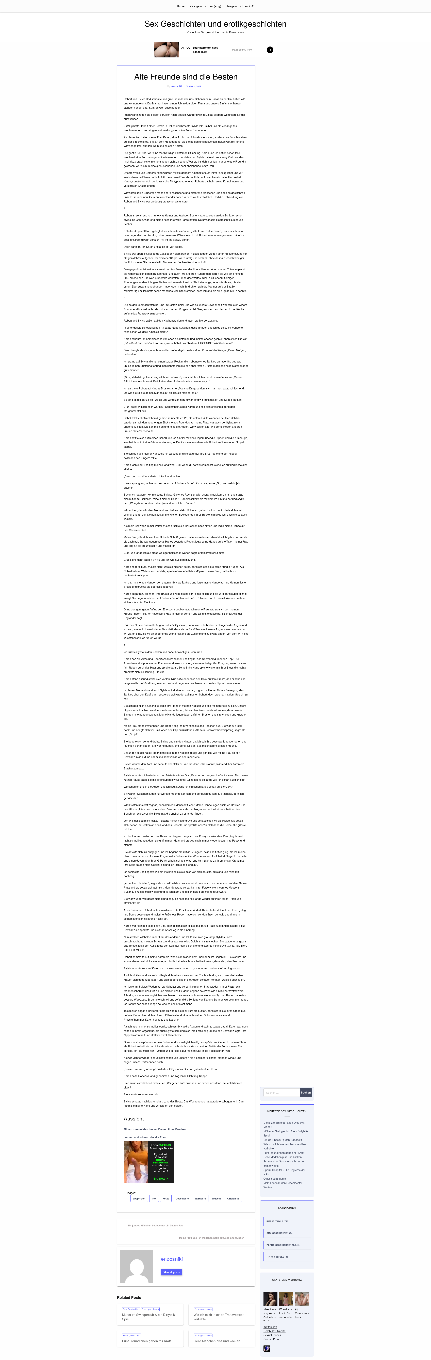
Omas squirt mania (274, 1178)
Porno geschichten (150, 1309)
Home (181, 6)
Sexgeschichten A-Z (240, 6)
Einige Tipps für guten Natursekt (282, 1140)
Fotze (166, 1198)
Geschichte (182, 1198)
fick (154, 1198)
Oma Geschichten (131, 1309)
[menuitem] (181, 6)
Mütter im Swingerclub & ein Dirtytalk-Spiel (149, 1316)
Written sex (270, 1327)
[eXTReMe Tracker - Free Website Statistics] (266, 1348)
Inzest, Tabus (275, 1221)
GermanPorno (271, 1339)
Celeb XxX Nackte (274, 1331)
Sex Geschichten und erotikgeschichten (216, 23)
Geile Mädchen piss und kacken (217, 1340)
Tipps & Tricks (275, 1256)
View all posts (171, 1272)
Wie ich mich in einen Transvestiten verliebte (219, 1316)
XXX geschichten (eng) (205, 6)
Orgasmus (233, 1198)
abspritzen (139, 1198)
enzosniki (176, 86)
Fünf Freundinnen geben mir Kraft (146, 1340)
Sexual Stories (272, 1335)
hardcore (200, 1198)
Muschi (216, 1198)
